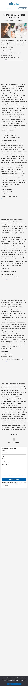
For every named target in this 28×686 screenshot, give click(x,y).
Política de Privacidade (16, 683)
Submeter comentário (14, 479)
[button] (9, 8)
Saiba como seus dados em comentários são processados (14, 484)
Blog (7, 20)
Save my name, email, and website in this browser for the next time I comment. (15, 475)
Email (3, 456)
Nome (3, 450)
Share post (21, 20)
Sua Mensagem (5, 462)
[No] (26, 681)
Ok (8, 683)
